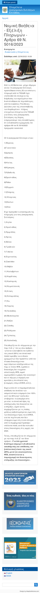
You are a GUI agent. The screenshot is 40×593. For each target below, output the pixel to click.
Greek (8, 575)
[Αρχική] (5, 10)
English (9, 573)
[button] (9, 2)
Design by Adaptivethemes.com (29, 591)
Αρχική (5, 18)
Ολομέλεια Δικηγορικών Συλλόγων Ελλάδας (22, 9)
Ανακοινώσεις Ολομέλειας (17, 52)
